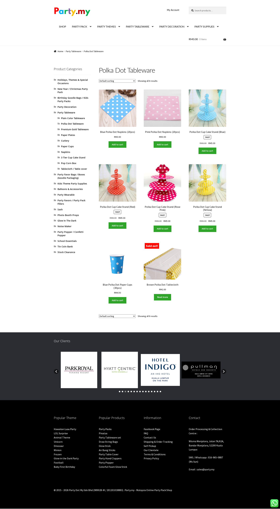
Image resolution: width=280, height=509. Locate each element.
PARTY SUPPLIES (204, 26)
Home (60, 51)
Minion (57, 450)
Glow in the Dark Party (66, 458)
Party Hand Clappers (110, 458)
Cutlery (65, 140)
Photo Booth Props (68, 215)
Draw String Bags (108, 441)
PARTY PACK (79, 26)
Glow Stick (105, 446)
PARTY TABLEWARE (137, 26)
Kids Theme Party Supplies (72, 183)
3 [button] (125, 392)
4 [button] (128, 392)
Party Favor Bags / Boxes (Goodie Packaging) (71, 176)
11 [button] (149, 392)
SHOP (62, 26)
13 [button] (155, 392)
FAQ (146, 433)
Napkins (65, 152)
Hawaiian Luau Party (65, 429)
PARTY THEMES (106, 26)
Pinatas (103, 433)
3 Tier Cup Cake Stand (73, 157)
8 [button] (140, 392)
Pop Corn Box (68, 163)
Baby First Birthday (64, 466)
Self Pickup (150, 446)
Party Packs (105, 429)
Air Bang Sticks (107, 450)
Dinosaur (59, 446)
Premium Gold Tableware (75, 129)
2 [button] (122, 392)
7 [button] (137, 392)
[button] (56, 371)
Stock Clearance (66, 252)
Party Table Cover (108, 454)
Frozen (58, 454)
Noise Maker (64, 226)
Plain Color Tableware (73, 118)
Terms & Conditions (155, 454)
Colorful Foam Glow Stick (113, 466)
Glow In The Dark (67, 220)
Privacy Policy (151, 458)
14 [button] (157, 392)
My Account (173, 10)
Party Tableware (73, 51)
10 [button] (146, 392)
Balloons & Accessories (70, 189)
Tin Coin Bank (65, 246)
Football (59, 462)
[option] (79, 370)
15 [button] (160, 392)
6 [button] (134, 392)
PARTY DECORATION (171, 26)
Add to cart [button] (117, 144)
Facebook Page (152, 429)
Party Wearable (66, 194)
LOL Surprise (61, 433)
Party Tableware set (110, 437)
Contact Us (150, 437)
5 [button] (131, 392)
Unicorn (58, 441)
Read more (162, 297)
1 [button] (120, 392)
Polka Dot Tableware (72, 123)
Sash (60, 209)
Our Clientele (151, 450)
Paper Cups (67, 146)
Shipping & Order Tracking (158, 441)
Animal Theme (62, 437)
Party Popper (106, 462)
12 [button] (152, 392)
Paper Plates (68, 135)
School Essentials (67, 241)
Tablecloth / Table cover (74, 168)
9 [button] (143, 392)
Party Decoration (67, 106)
